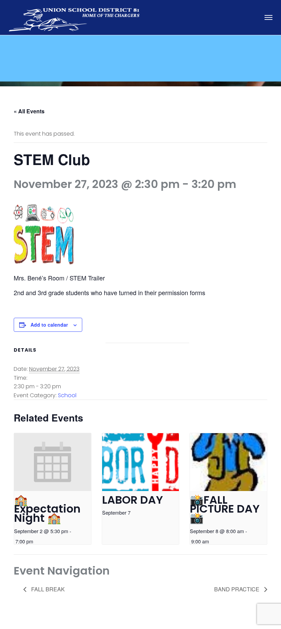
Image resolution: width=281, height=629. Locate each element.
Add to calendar (49, 324)
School (67, 395)
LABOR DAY (132, 499)
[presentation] (52, 462)
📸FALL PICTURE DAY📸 (225, 509)
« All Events (29, 111)
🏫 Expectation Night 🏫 (47, 509)
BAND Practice (237, 589)
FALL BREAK (47, 589)
